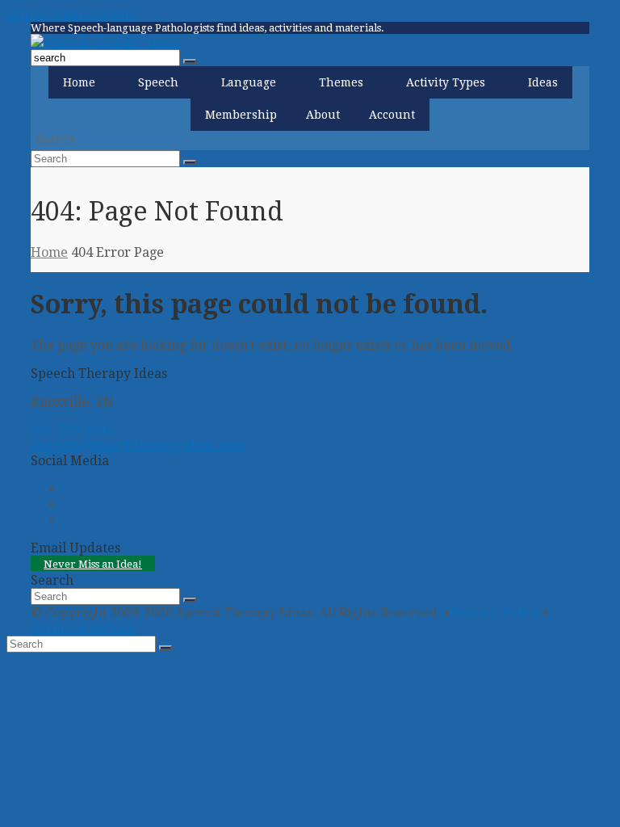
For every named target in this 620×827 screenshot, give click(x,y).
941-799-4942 (72, 430)
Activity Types (445, 82)
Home (79, 82)
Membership (241, 114)
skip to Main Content (70, 14)
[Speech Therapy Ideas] (105, 41)
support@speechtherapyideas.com (138, 445)
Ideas (543, 82)
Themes (341, 82)
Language (248, 82)
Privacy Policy (495, 612)
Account (392, 114)
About (323, 114)
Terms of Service (83, 628)
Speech (158, 82)
